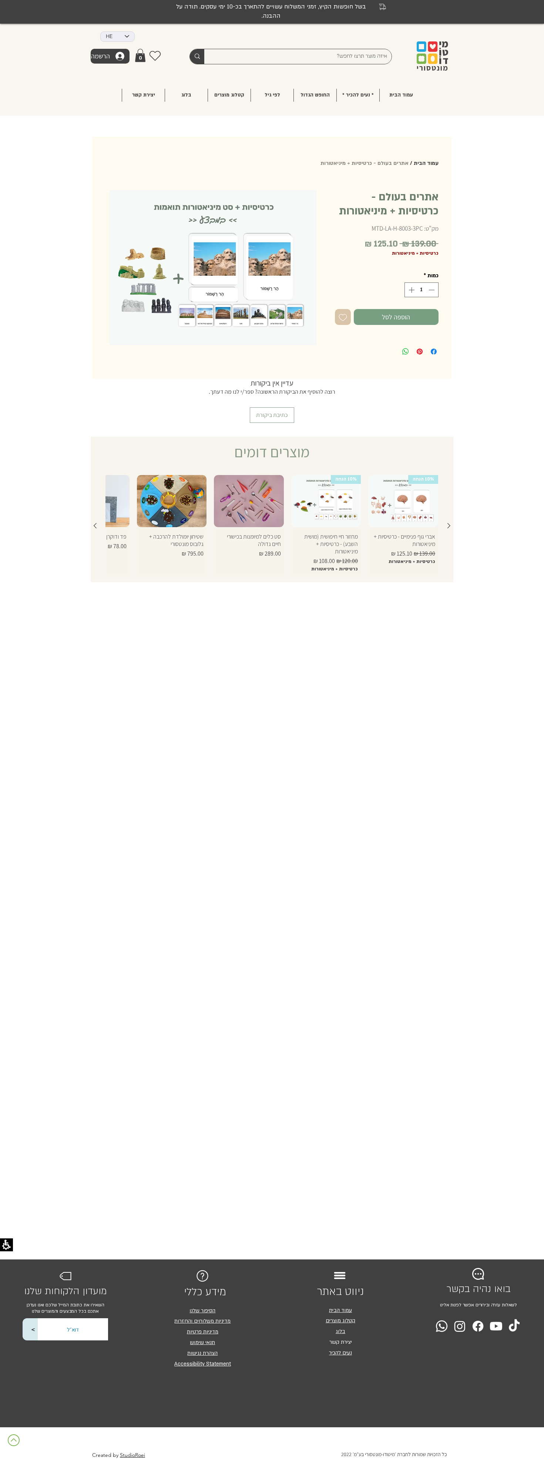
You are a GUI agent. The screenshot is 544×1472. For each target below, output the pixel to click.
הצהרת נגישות (202, 1353)
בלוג (340, 1331)
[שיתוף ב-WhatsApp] (405, 351)
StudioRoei (132, 1455)
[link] (140, 55)
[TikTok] (514, 1326)
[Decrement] (432, 290)
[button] (272, 95)
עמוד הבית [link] (340, 1310)
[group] (272, 525)
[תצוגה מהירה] (249, 501)
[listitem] (212, 267)
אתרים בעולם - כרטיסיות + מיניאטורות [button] (364, 163)
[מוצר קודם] (448, 525)
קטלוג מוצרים (340, 1320)
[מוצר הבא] (95, 525)
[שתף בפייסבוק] (433, 351)
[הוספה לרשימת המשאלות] (343, 317)
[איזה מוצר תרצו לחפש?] (197, 56)
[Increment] (411, 290)
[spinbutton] (421, 290)
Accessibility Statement (202, 1363)
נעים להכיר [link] (340, 1352)
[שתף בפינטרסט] (419, 351)
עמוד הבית (426, 163)
